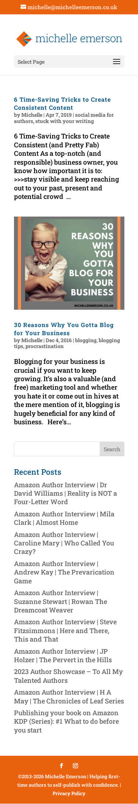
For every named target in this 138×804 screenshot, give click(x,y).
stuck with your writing (64, 120)
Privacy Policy (69, 793)
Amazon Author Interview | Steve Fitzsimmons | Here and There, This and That (65, 630)
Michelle (31, 114)
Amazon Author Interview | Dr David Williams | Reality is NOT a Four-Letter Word (65, 493)
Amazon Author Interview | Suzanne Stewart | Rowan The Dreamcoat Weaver (60, 601)
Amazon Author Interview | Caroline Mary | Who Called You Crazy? (64, 543)
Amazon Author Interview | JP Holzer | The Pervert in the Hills (63, 655)
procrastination (44, 346)
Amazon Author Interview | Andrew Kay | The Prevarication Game (64, 572)
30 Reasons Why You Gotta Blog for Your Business (64, 329)
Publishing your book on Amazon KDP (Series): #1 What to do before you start (66, 721)
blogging (85, 340)
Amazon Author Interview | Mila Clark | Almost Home (64, 518)
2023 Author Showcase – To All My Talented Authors (68, 675)
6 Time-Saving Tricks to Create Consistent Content (62, 103)
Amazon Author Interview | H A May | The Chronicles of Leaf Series (69, 696)
